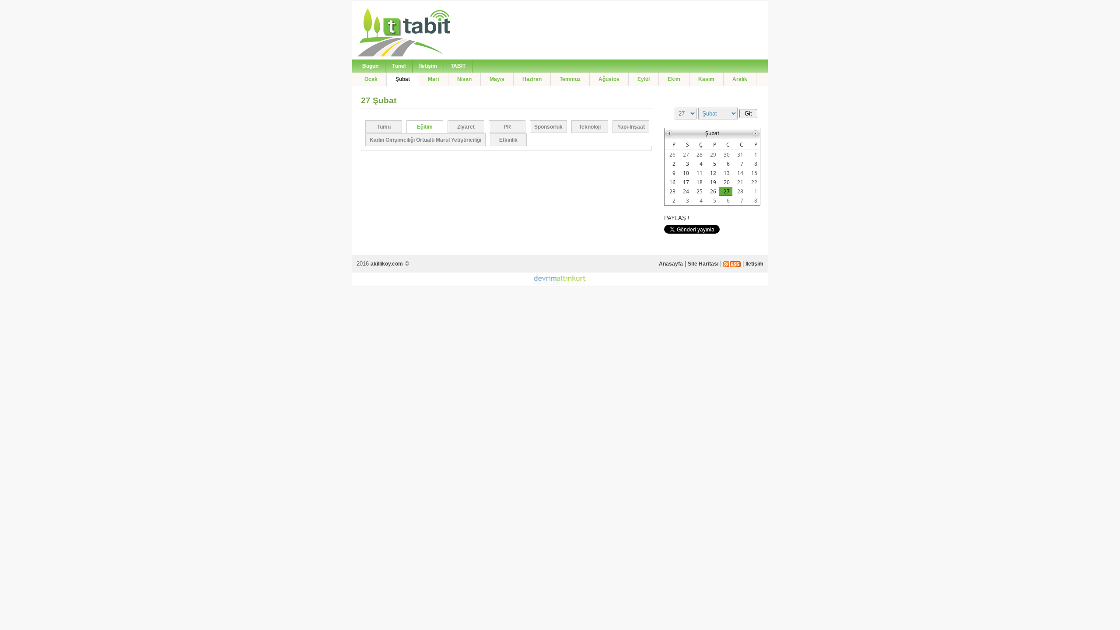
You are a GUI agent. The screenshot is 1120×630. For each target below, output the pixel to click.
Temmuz (570, 79)
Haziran (532, 79)
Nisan (464, 79)
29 (713, 154)
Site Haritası (703, 264)
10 (686, 173)
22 (754, 182)
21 (740, 182)
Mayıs (497, 79)
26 (672, 154)
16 (672, 182)
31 (740, 154)
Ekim (674, 79)
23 (672, 191)
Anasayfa (671, 264)
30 (727, 154)
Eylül (643, 79)
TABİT (458, 66)
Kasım (706, 79)
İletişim (428, 66)
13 (727, 173)
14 (740, 173)
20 (727, 182)
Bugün (370, 66)
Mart (433, 79)
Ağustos (609, 79)
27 (686, 154)
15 (754, 173)
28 (699, 154)
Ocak (371, 79)
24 (686, 191)
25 (699, 191)
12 (713, 173)
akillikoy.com (387, 264)
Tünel (399, 66)
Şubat (403, 79)
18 (699, 182)
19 (713, 182)
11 (699, 173)
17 (686, 182)
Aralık (739, 79)
